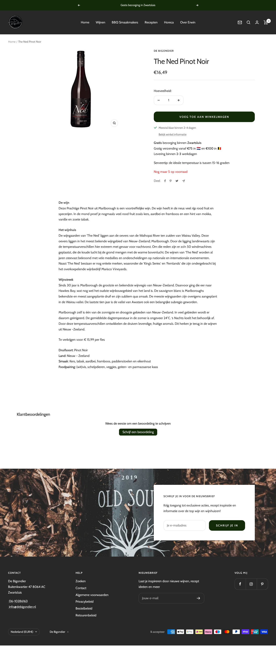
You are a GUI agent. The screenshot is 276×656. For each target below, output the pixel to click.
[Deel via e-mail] (183, 181)
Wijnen (100, 22)
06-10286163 (18, 601)
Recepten (151, 22)
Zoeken (81, 581)
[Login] (257, 22)
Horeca (169, 22)
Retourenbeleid (86, 615)
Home (85, 22)
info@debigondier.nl (22, 607)
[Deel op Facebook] (165, 180)
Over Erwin (187, 22)
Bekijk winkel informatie (172, 134)
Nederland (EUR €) (22, 632)
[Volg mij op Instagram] (251, 584)
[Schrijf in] (198, 598)
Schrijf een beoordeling (138, 432)
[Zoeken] (248, 22)
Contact (81, 588)
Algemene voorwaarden (92, 595)
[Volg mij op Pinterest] (262, 584)
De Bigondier (164, 50)
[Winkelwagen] (266, 22)
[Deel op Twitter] (177, 180)
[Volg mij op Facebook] (240, 584)
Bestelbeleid (84, 608)
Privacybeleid (85, 601)
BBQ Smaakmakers (125, 22)
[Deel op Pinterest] (171, 180)
